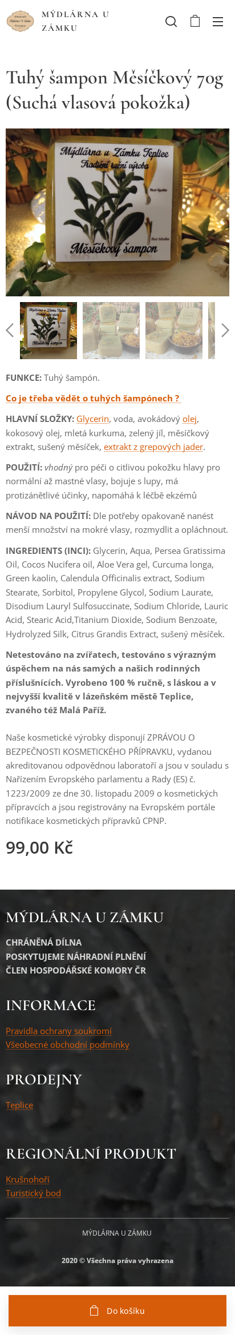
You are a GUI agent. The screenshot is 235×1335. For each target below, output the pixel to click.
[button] (171, 21)
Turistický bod (33, 1193)
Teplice (19, 1105)
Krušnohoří (28, 1179)
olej (190, 418)
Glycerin (92, 418)
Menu (217, 21)
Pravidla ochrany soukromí (59, 1030)
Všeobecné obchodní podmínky (67, 1044)
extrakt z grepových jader (153, 446)
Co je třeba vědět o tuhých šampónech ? (93, 398)
